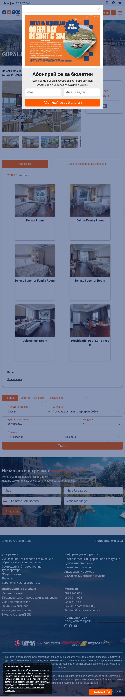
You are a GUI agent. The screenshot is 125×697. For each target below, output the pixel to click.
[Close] (99, 8)
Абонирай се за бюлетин (62, 103)
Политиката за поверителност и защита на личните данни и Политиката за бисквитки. (25, 688)
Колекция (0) (101, 691)
